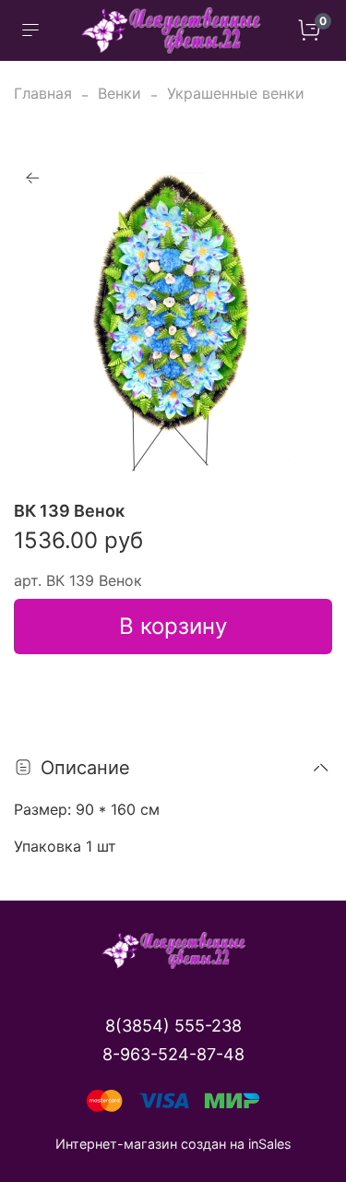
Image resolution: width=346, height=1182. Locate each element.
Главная (43, 93)
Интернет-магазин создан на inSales (173, 1144)
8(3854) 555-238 (173, 1025)
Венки (119, 93)
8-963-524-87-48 (173, 1054)
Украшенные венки (235, 93)
